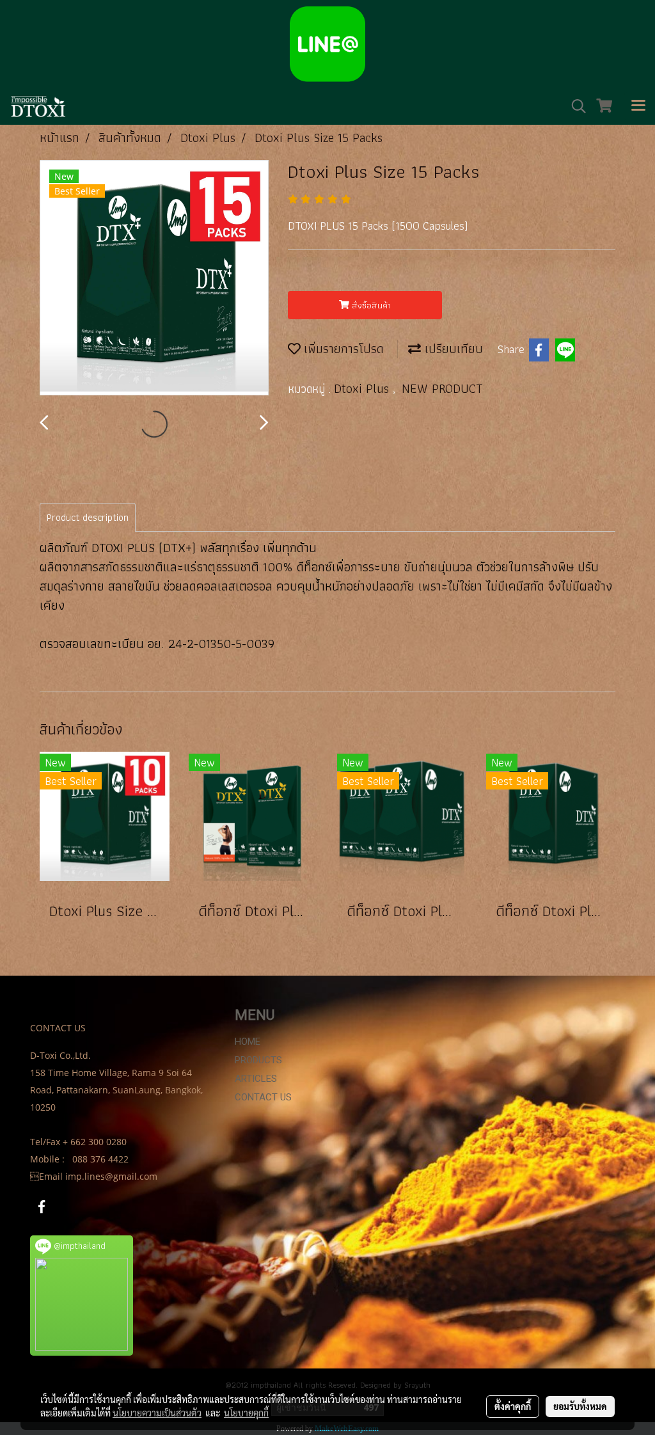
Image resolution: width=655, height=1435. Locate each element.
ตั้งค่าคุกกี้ (512, 1406)
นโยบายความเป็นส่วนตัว (157, 1412)
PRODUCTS (258, 1060)
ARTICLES (256, 1078)
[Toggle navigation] (638, 106)
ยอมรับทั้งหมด (580, 1406)
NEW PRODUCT (442, 388)
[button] (574, 106)
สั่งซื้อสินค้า (370, 305)
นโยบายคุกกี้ (246, 1412)
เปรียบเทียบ (452, 348)
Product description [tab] (88, 517)
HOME (247, 1041)
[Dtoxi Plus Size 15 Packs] (154, 278)
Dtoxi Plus (363, 388)
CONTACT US (263, 1097)
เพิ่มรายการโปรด (342, 348)
